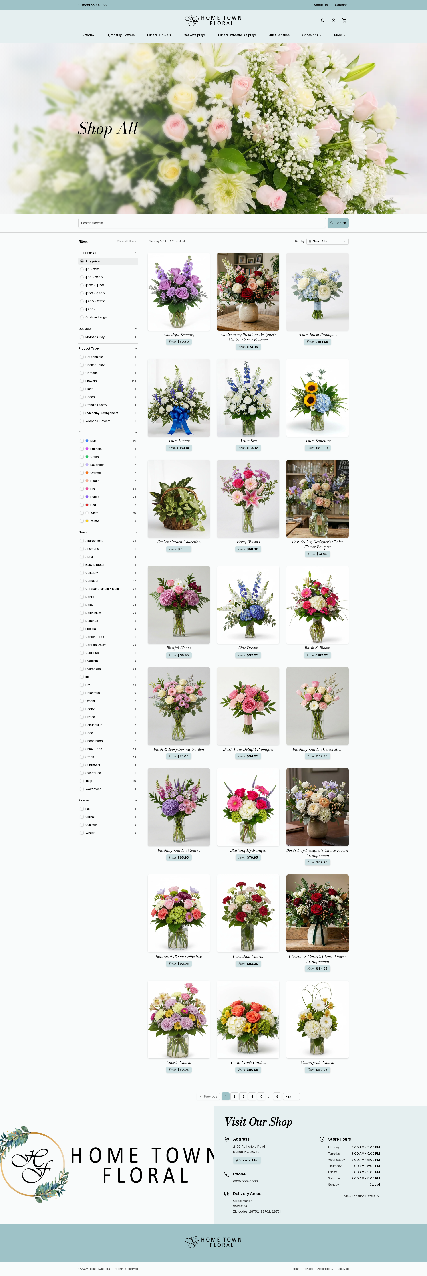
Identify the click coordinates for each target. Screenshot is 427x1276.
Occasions (310, 35)
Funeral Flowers (159, 35)
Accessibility (325, 1269)
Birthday (88, 35)
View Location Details (359, 1196)
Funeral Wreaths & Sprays (237, 35)
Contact (341, 5)
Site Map (343, 1269)
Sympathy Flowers (121, 35)
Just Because (279, 35)
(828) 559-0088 (94, 5)
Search (341, 223)
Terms (295, 1269)
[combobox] (327, 241)
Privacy (308, 1269)
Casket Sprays (195, 35)
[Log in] (333, 20)
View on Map (249, 1160)
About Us (321, 5)
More (338, 35)
